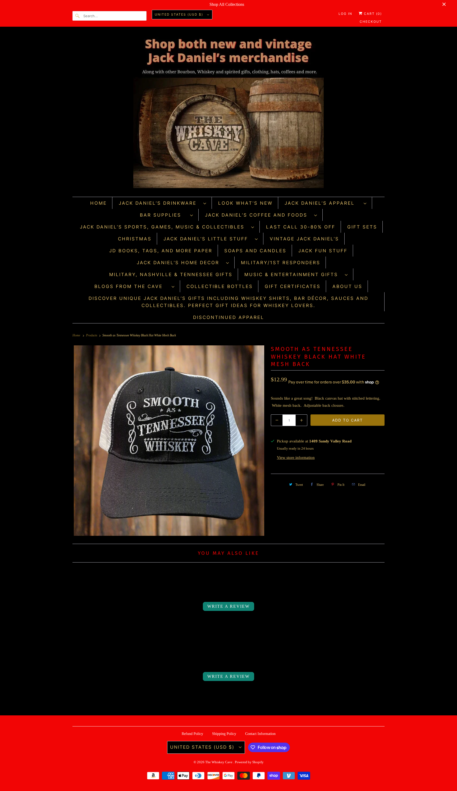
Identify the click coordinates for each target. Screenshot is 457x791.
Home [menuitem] (98, 203)
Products (92, 335)
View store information (296, 457)
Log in (345, 14)
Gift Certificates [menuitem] (293, 286)
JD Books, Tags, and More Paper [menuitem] (160, 250)
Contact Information (260, 734)
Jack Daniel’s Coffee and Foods (258, 215)
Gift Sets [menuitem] (362, 227)
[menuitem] (162, 203)
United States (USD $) (179, 14)
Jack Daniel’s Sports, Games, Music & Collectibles (164, 227)
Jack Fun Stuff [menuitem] (323, 250)
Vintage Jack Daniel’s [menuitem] (304, 238)
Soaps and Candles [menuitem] (255, 250)
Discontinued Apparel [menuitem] (228, 317)
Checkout (371, 22)
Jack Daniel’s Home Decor (180, 262)
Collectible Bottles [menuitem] (219, 286)
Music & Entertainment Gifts (293, 274)
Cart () (372, 14)
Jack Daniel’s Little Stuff (207, 238)
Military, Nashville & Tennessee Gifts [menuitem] (170, 274)
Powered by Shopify (249, 762)
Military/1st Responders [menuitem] (280, 262)
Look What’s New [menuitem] (245, 203)
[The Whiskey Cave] (228, 113)
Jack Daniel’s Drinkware (160, 203)
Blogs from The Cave (131, 286)
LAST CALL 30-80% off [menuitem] (300, 227)
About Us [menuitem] (347, 286)
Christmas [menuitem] (135, 238)
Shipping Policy (224, 734)
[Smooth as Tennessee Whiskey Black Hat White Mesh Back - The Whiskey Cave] (169, 440)
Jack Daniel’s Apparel (323, 203)
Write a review (228, 606)
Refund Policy (192, 734)
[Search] (77, 16)
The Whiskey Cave (219, 762)
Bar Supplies (164, 215)
